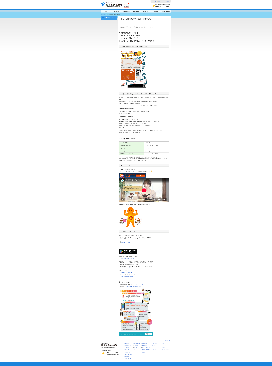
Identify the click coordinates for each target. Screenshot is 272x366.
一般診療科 (136, 345)
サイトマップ (167, 1)
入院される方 (127, 349)
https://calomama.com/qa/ (127, 276)
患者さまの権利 (127, 352)
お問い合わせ (160, 1)
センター (135, 349)
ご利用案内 (126, 343)
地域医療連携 (144, 343)
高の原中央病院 (103, 14)
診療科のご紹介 (136, 343)
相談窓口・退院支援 (146, 349)
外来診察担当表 (137, 351)
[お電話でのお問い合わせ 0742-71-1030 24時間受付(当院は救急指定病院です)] (112, 352)
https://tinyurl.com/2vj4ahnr (127, 267)
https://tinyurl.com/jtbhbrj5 (127, 272)
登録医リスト (144, 352)
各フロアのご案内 (127, 358)
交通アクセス (154, 1)
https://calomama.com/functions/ (134, 286)
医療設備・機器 (155, 349)
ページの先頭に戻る (167, 340)
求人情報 (154, 345)
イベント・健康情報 (156, 347)
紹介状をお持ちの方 (146, 347)
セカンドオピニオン (128, 354)
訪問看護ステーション (146, 351)
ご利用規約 (164, 347)
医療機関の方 (144, 345)
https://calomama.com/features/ (139, 284)
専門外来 (135, 347)
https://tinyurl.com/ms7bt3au (127, 258)
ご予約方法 (126, 347)
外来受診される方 (127, 345)
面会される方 (127, 351)
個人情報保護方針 (166, 349)
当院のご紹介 (155, 343)
